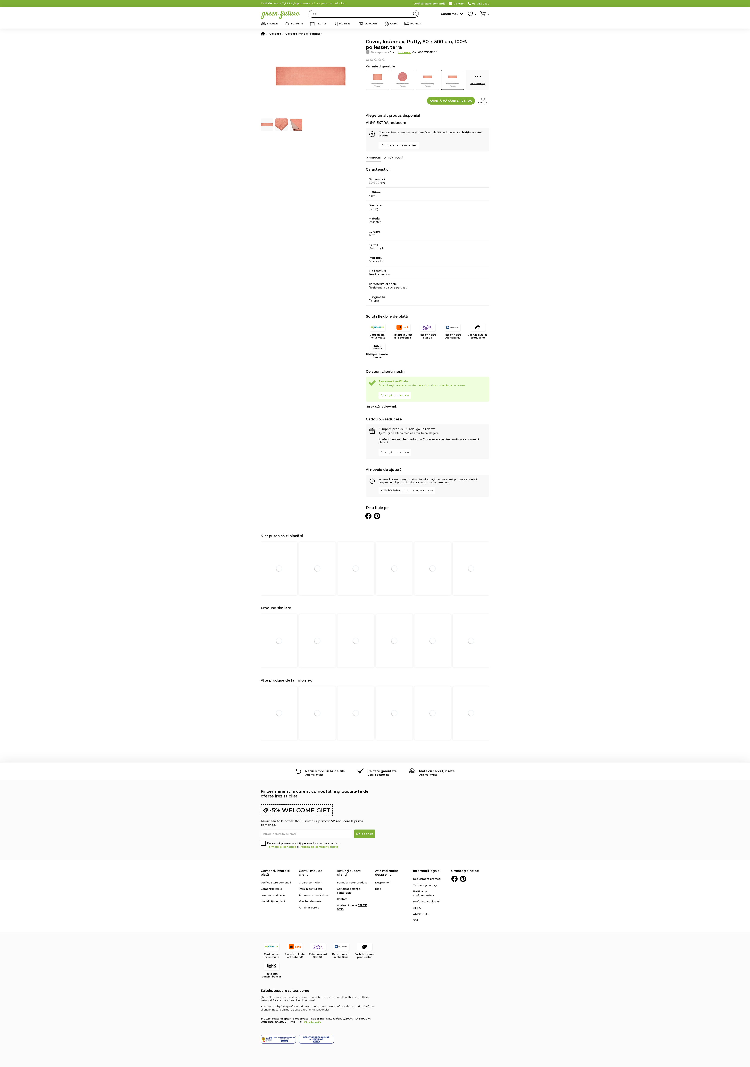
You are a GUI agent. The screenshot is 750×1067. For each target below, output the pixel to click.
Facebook (454, 879)
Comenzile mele (271, 888)
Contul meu (450, 14)
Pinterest (463, 879)
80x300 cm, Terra (452, 84)
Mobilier (345, 23)
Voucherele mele (310, 901)
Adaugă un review (394, 395)
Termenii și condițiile (281, 846)
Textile (321, 23)
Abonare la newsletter (398, 145)
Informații (373, 157)
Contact (459, 3)
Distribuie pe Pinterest (377, 516)
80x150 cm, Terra (427, 84)
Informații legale (426, 871)
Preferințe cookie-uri (426, 901)
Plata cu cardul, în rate (437, 771)
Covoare (370, 23)
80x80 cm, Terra (402, 84)
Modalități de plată (273, 901)
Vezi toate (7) (477, 83)
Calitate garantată (382, 771)
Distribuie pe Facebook (368, 516)
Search (415, 13)
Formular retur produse (352, 882)
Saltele (272, 23)
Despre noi (382, 882)
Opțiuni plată (393, 157)
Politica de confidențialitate (319, 846)
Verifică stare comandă (429, 3)
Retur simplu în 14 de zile (325, 771)
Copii (393, 23)
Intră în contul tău (310, 888)
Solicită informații (394, 490)
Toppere (297, 23)
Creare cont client (310, 882)
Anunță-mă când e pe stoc (451, 100)
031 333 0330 (480, 3)
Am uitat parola (309, 907)
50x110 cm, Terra (377, 84)
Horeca (415, 23)
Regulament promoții (427, 878)
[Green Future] (263, 33)
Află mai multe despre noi (386, 872)
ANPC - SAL (421, 914)
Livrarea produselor (273, 895)
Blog (378, 888)
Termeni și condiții (425, 885)
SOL (416, 920)
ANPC (417, 907)
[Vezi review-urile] (427, 59)
